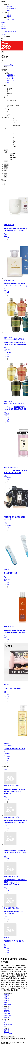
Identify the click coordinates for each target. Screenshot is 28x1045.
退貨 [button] (10, 31)
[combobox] (14, 57)
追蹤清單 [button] (6, 31)
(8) (11, 75)
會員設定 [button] (13, 31)
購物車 (2, 24)
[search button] (1, 62)
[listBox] (14, 180)
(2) (11, 78)
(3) (10, 77)
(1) (9, 82)
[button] (14, 11)
